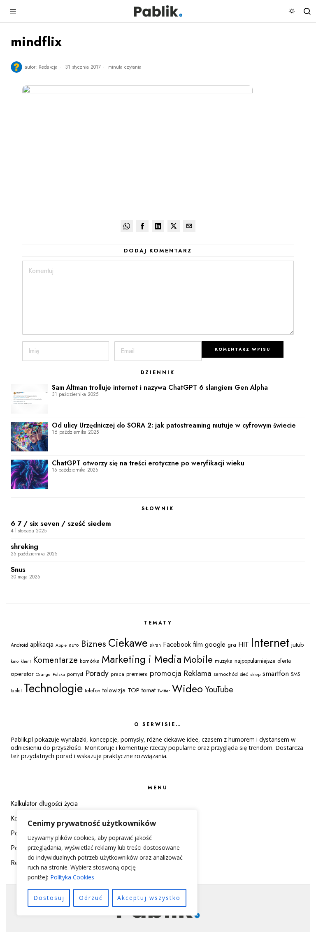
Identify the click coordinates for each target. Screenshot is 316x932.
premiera (137, 674)
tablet (16, 690)
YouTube (219, 690)
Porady (97, 673)
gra (232, 645)
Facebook (177, 644)
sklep (255, 674)
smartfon (276, 673)
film (198, 644)
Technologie (53, 688)
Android (19, 645)
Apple (61, 645)
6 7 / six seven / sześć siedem (61, 523)
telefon (92, 690)
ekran (155, 645)
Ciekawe (128, 643)
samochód (226, 674)
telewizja (113, 690)
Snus (18, 570)
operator (22, 673)
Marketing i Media (141, 659)
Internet (270, 642)
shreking (24, 546)
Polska (59, 674)
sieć (244, 674)
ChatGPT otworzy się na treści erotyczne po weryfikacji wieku (148, 463)
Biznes (93, 643)
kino (15, 661)
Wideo (187, 688)
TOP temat (142, 690)
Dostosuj (49, 898)
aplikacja (41, 644)
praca (117, 674)
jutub (297, 644)
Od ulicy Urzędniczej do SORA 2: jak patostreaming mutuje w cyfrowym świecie (174, 425)
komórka (90, 661)
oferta (284, 661)
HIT (243, 644)
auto (74, 645)
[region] (107, 862)
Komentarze (55, 660)
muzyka (223, 661)
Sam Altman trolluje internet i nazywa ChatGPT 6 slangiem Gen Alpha (160, 387)
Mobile (198, 659)
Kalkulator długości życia (44, 803)
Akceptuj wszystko (149, 898)
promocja (165, 673)
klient (26, 661)
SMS (295, 674)
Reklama (197, 673)
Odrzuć (91, 898)
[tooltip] (127, 226)
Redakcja (48, 67)
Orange (43, 674)
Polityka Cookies (72, 877)
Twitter (164, 691)
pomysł (75, 674)
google (215, 644)
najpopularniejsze (255, 661)
